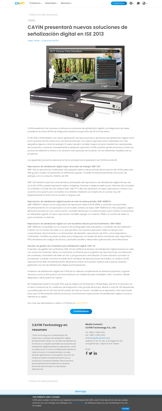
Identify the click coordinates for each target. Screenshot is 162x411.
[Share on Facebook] (86, 354)
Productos (35, 3)
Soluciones (50, 3)
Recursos (65, 3)
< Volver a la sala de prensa (43, 15)
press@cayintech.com (100, 338)
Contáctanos (119, 3)
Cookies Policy (78, 403)
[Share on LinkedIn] (95, 354)
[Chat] (138, 3)
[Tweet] (90, 354)
